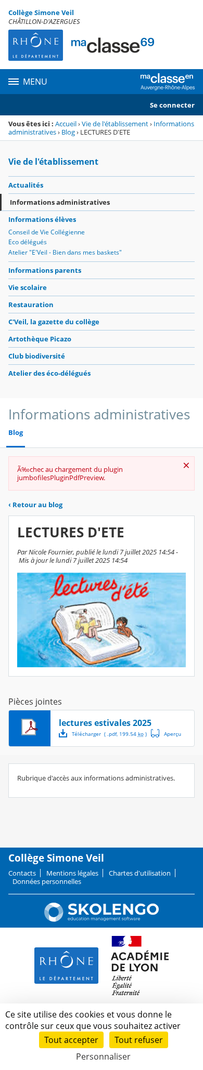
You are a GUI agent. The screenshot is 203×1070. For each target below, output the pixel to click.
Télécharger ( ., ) (109, 733)
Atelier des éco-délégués (49, 373)
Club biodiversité (36, 356)
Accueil (66, 123)
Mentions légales (72, 873)
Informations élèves (42, 219)
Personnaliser (103, 1056)
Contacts (22, 873)
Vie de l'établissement (115, 123)
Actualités (25, 185)
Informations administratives (60, 202)
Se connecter (172, 105)
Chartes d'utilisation (140, 873)
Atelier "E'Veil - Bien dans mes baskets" (65, 252)
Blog (68, 132)
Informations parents (44, 270)
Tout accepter (71, 1040)
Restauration (31, 304)
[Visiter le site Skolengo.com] (101, 919)
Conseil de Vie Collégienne (46, 232)
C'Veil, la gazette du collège (53, 321)
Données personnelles (46, 881)
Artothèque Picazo (39, 339)
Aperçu (166, 733)
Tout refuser (139, 1040)
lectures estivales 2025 (105, 723)
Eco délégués (27, 241)
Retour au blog (35, 504)
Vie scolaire (27, 287)
